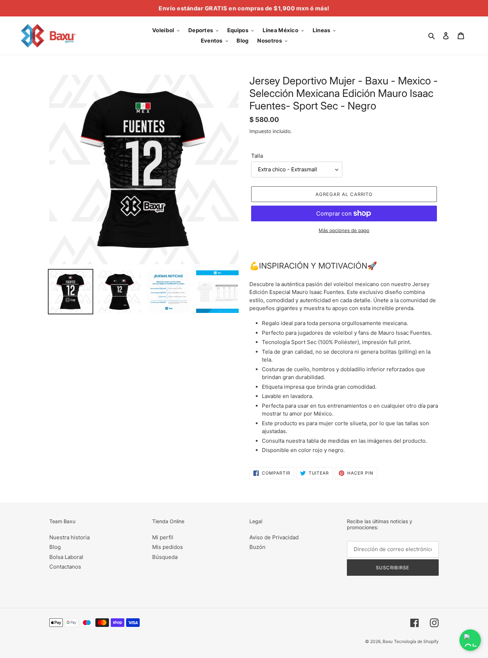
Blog (55, 547)
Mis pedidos (167, 547)
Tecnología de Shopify (416, 641)
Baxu (388, 641)
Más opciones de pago (344, 230)
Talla (257, 155)
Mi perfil (162, 537)
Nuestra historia (69, 537)
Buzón (257, 547)
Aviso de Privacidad (274, 537)
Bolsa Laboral (66, 557)
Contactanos (65, 566)
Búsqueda (165, 557)
